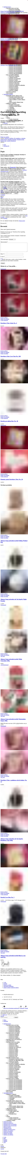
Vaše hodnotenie (5, 239)
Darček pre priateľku (14, 1029)
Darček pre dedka (13, 1051)
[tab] (15, 144)
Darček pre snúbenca (14, 1038)
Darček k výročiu (13, 1074)
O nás (4, 982)
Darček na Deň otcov (14, 1068)
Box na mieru (9, 1091)
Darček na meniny (13, 1073)
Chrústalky (12, 1098)
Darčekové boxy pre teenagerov (14, 1039)
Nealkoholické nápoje (11, 1110)
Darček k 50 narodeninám (15, 1085)
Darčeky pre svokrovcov (15, 1047)
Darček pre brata (13, 1053)
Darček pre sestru (13, 1052)
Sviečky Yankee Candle (15, 1119)
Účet (4, 1142)
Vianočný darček (13, 1070)
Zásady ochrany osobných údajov (11, 987)
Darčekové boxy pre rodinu (13, 1042)
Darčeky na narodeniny (15, 1072)
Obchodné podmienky (8, 986)
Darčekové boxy (8, 11)
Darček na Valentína (14, 1069)
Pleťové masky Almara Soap (16, 1106)
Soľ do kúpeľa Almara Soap (16, 1107)
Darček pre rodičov (14, 1046)
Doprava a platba (7, 985)
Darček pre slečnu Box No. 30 (9, 421)
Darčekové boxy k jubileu (12, 1078)
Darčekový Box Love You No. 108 (11, 356)
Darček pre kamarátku (14, 1027)
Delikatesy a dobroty (11, 1094)
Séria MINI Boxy (10, 1040)
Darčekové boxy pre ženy (12, 8)
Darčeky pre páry (13, 1048)
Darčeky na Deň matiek (15, 1066)
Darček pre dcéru (13, 1055)
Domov (2, 11)
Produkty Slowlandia (14, 1095)
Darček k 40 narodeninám (15, 1083)
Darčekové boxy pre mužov (13, 1032)
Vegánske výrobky (10, 121)
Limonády (11, 1112)
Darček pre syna (13, 1056)
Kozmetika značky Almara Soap (14, 1100)
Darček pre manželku (14, 9)
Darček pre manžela (14, 1034)
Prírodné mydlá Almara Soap (16, 1102)
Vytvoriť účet (4, 1153)
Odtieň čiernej (4, 139)
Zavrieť (2, 1016)
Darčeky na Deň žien (14, 1065)
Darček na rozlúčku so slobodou (8, 12)
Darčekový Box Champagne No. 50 (9, 65)
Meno (2, 254)
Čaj (7, 116)
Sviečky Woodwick (13, 119)
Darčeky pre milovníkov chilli (16, 1060)
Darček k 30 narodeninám (15, 1082)
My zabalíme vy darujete (19, 138)
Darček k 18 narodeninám (15, 1080)
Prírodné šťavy (13, 1113)
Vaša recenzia (4, 242)
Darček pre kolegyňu (14, 13)
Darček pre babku (13, 1049)
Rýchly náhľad (4, 317)
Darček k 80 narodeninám (15, 1089)
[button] (4, 353)
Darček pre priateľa (14, 1035)
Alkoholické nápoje (11, 110)
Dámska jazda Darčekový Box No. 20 (9, 38)
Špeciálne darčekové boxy (12, 1057)
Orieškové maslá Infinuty (15, 1096)
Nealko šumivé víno (14, 1111)
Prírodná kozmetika (12, 139)
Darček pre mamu (13, 1043)
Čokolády (11, 1099)
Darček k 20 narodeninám (15, 1081)
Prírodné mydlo (20, 139)
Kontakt (5, 218)
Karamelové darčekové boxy (16, 1059)
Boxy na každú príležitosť (18, 11)
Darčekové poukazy (11, 1090)
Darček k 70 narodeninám (15, 1087)
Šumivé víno (3, 141)
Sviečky (8, 117)
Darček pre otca (13, 1044)
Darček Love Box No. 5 (7, 897)
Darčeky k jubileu (13, 1077)
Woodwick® (13, 167)
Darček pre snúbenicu (14, 1031)
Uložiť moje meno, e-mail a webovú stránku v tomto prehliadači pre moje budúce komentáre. (13, 260)
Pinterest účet (22, 220)
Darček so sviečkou (9, 138)
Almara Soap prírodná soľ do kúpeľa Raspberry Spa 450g (12, 839)
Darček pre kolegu (13, 1036)
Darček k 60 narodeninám (15, 1086)
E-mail (2, 256)
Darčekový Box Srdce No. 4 (9, 323)
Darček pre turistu (13, 1061)
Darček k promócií (13, 1076)
